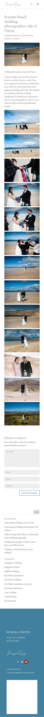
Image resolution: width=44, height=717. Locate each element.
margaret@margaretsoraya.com (21, 672)
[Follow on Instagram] (22, 662)
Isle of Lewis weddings (12, 580)
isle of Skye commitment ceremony (18, 584)
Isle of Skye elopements (13, 588)
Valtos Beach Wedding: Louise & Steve (19, 523)
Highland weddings (11, 571)
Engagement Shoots (12, 567)
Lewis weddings (10, 592)
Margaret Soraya (11, 35)
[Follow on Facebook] (17, 662)
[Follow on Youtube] (26, 662)
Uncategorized (10, 601)
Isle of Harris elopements (14, 575)
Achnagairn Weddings (13, 563)
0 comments (16, 39)
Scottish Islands (10, 596)
